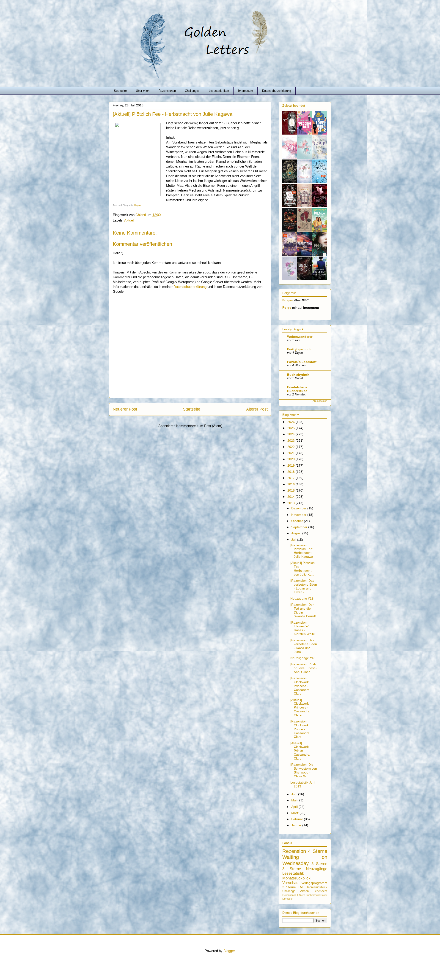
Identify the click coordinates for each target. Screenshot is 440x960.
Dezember (299, 508)
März (295, 813)
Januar (296, 825)
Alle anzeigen (320, 401)
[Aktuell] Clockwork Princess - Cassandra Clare (300, 707)
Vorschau (290, 883)
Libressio (287, 898)
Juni (294, 794)
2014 (291, 496)
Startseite (120, 90)
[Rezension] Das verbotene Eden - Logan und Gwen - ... (303, 586)
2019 (291, 465)
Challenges (192, 90)
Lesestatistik (293, 873)
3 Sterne (291, 869)
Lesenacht (320, 891)
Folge (286, 307)
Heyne (137, 205)
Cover (323, 895)
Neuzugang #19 (302, 598)
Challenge (288, 891)
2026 (291, 422)
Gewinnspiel (289, 895)
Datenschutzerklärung (276, 90)
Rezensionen (167, 90)
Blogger (229, 951)
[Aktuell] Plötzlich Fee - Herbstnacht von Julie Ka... (302, 568)
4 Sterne (317, 851)
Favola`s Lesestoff (301, 362)
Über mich (142, 90)
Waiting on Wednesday (304, 860)
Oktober (297, 521)
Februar (297, 819)
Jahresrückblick (316, 887)
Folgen (287, 300)
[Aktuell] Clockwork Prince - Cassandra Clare (300, 750)
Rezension (294, 851)
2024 (291, 434)
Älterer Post (257, 409)
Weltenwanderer (299, 336)
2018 (291, 471)
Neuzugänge (316, 869)
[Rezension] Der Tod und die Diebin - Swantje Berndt (303, 610)
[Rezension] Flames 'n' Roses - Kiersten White (302, 628)
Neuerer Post (125, 409)
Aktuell (129, 220)
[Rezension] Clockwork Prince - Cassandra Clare (300, 728)
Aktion (304, 891)
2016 (291, 484)
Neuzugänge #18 (302, 658)
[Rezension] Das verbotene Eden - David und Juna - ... (303, 645)
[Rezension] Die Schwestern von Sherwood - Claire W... (303, 770)
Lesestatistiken (219, 90)
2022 (291, 447)
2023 (291, 440)
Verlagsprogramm (314, 883)
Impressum (245, 90)
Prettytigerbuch (299, 349)
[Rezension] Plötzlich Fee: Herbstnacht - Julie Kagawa (302, 550)
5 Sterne (319, 864)
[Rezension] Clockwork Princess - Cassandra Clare (300, 685)
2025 (291, 428)
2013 (291, 503)
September (299, 527)
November (299, 515)
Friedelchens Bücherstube (297, 389)
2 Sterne (289, 887)
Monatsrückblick (296, 878)
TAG (301, 887)
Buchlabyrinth (298, 374)
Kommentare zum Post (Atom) (199, 426)
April (295, 807)
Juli (294, 539)
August (296, 533)
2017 (291, 478)
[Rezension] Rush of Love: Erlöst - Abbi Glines (303, 668)
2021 (291, 453)
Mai (294, 800)
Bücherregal (312, 895)
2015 (291, 490)
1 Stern (301, 895)
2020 (291, 459)
